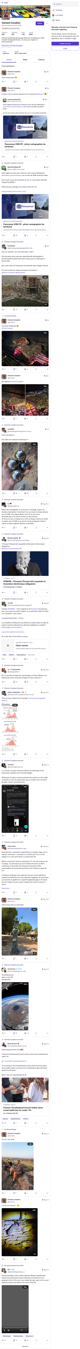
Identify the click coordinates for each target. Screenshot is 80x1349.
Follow (40, 23)
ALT (46, 304)
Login (65, 48)
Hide (45, 277)
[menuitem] (15, 1309)
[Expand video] (22, 1330)
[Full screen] (26, 1330)
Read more (5, 888)
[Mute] (8, 1330)
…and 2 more (31, 655)
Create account (65, 44)
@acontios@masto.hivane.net (10, 25)
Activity (9, 60)
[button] (15, 1309)
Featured (41, 60)
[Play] (4, 1330)
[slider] (15, 1327)
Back (6, 3)
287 (13, 34)
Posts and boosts (8, 66)
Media (25, 60)
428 (3, 34)
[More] (47, 81)
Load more (25, 1346)
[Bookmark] (36, 81)
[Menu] (47, 23)
